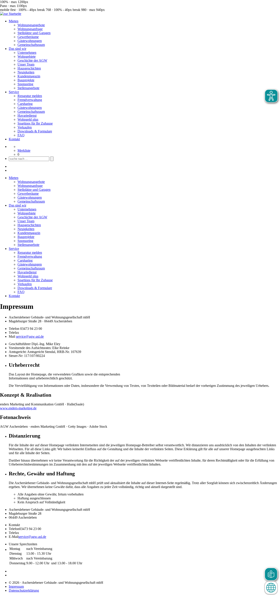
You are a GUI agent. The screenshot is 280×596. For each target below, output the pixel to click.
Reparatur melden (30, 96)
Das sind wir (17, 48)
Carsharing (25, 104)
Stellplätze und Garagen (34, 33)
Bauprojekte (26, 80)
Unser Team (26, 64)
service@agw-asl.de (30, 336)
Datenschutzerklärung (24, 590)
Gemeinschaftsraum (31, 45)
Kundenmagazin (29, 76)
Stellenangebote (28, 88)
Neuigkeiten (26, 72)
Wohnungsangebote (31, 25)
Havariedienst (27, 115)
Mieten (13, 21)
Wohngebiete (27, 56)
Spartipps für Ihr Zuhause (35, 123)
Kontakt (14, 139)
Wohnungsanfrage (30, 29)
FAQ (21, 135)
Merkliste (24, 150)
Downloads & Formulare (35, 131)
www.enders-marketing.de (18, 408)
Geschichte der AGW (32, 60)
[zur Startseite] (10, 14)
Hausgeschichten (29, 68)
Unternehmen (27, 52)
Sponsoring (25, 84)
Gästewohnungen (30, 41)
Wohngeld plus (28, 119)
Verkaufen (25, 127)
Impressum (16, 586)
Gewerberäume (28, 37)
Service (14, 92)
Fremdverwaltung (30, 100)
